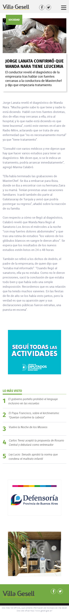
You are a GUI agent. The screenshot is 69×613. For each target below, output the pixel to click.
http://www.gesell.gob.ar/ (41, 610)
